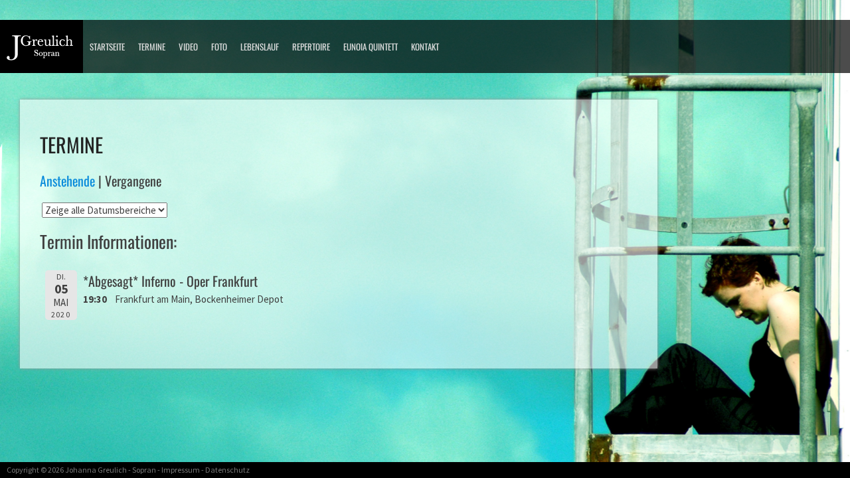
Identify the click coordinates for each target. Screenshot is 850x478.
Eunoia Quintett (370, 46)
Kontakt (425, 46)
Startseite (107, 46)
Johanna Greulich (96, 470)
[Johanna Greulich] (45, 51)
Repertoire (311, 46)
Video (188, 46)
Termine (151, 46)
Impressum (180, 470)
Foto (219, 46)
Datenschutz (227, 470)
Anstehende (67, 181)
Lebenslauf (259, 46)
